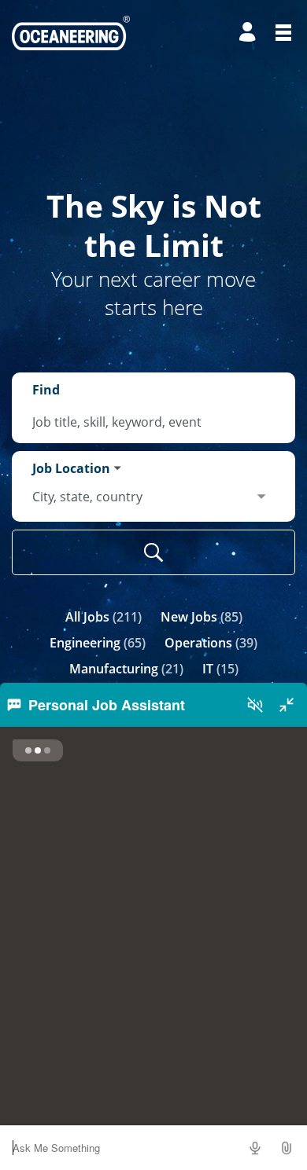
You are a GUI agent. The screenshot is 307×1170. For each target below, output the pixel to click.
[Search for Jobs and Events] (153, 552)
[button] (286, 1148)
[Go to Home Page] (71, 33)
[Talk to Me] (255, 1148)
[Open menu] (283, 32)
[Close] (286, 705)
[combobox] (153, 422)
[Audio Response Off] (255, 705)
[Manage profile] (249, 32)
